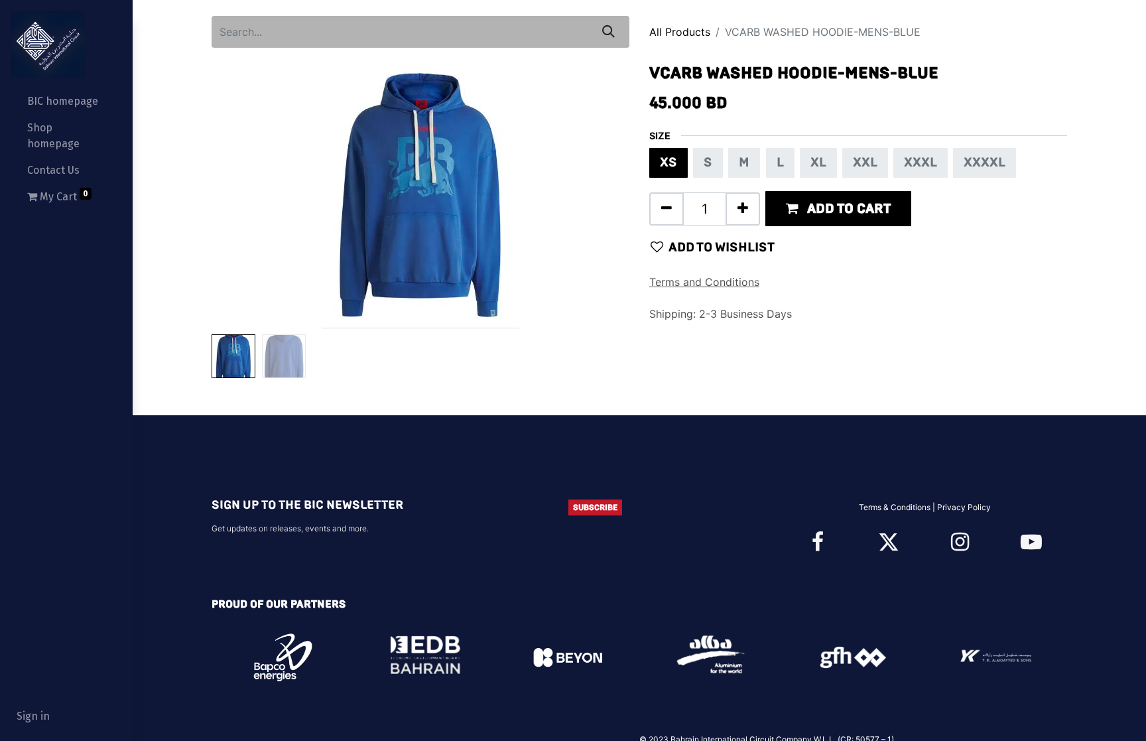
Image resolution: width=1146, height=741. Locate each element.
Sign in (33, 716)
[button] (243, 196)
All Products (679, 31)
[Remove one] (666, 209)
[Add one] (743, 209)
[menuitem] (66, 101)
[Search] (608, 32)
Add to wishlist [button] (721, 247)
